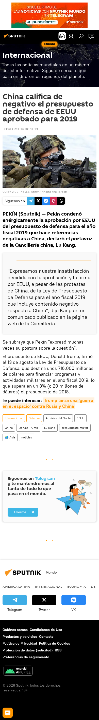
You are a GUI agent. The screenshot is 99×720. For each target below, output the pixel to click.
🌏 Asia (10, 437)
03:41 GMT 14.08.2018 (20, 129)
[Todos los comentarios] (8, 713)
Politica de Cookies (54, 643)
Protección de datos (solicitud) (28, 650)
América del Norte (58, 418)
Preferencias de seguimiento (26, 657)
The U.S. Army (29, 192)
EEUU (80, 418)
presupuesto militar (74, 428)
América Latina (16, 586)
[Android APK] (18, 671)
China (9, 428)
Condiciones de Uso (46, 629)
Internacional (14, 418)
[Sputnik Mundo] (15, 38)
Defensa (34, 418)
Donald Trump (28, 428)
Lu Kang (49, 428)
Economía (76, 586)
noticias (26, 437)
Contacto (46, 636)
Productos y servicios (20, 636)
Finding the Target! (54, 192)
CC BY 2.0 (9, 192)
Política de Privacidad (20, 643)
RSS (58, 650)
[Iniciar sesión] (71, 36)
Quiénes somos (15, 629)
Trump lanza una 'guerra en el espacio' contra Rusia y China (48, 403)
